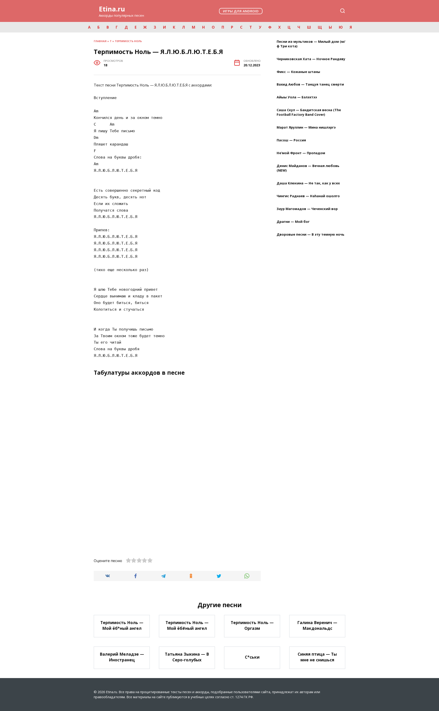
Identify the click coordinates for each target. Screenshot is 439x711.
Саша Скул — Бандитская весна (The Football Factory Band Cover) (309, 112)
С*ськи (252, 657)
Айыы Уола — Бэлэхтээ (297, 97)
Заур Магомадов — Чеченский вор (307, 209)
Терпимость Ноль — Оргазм (252, 625)
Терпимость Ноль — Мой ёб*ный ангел (121, 625)
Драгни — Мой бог (293, 221)
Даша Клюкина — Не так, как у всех (308, 183)
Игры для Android (241, 11)
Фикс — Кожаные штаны (298, 72)
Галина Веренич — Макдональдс (317, 625)
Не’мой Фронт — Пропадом (301, 153)
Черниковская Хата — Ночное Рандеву (311, 59)
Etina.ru (112, 8)
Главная (100, 41)
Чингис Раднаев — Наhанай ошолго (308, 196)
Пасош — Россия (291, 140)
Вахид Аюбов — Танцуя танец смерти (310, 84)
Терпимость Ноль (128, 41)
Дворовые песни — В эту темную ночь (310, 234)
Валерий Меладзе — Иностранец (122, 657)
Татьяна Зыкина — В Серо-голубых (187, 657)
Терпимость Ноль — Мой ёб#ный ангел (187, 625)
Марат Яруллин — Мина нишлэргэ (306, 127)
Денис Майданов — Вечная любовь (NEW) (308, 168)
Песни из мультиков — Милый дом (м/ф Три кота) (311, 43)
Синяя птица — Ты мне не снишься (317, 657)
